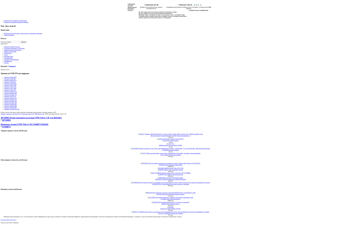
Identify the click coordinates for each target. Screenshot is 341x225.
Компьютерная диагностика (12, 50)
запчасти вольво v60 (10, 93)
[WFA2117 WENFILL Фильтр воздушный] (170, 212)
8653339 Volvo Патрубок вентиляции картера (170, 194)
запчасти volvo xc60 (10, 85)
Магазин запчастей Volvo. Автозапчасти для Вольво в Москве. (23, 33)
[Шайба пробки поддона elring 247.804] (170, 143)
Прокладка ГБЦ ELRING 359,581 (170, 208)
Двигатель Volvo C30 (27, 114)
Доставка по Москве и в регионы (14, 48)
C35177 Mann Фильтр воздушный (170, 155)
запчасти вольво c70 (10, 99)
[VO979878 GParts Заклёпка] (170, 148)
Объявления (8, 61)
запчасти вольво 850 (10, 104)
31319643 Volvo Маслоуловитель (170, 199)
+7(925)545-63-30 (151, 5)
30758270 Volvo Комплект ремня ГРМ (170, 165)
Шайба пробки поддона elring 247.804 (170, 145)
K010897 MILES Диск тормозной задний (170, 170)
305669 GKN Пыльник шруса (170, 204)
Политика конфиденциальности (8, 219)
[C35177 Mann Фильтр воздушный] (170, 153)
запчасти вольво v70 (10, 95)
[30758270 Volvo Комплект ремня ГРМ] (170, 163)
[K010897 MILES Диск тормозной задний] (170, 168)
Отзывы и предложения (11, 59)
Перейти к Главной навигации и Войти (16, 22)
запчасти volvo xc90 (10, 88)
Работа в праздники (10, 51)
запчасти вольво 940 (10, 106)
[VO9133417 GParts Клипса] (170, 139)
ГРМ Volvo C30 (39, 114)
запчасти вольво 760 (10, 103)
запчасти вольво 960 (10, 107)
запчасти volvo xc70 (10, 87)
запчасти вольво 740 (10, 101)
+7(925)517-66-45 (185, 5)
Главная (3, 114)
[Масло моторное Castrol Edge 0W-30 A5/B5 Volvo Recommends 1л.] (170, 134)
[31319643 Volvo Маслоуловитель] (170, 197)
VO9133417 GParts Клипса (170, 140)
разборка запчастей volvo (11, 109)
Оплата (6, 63)
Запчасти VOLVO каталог (12, 47)
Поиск (3, 42)
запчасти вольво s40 (10, 77)
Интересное (7, 53)
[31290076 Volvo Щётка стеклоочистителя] (170, 173)
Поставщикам (8, 58)
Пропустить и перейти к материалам (15, 20)
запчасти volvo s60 (9, 79)
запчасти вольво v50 (10, 91)
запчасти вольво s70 (10, 80)
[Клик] (12, 66)
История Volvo (8, 56)
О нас (6, 55)
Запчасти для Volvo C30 (13, 114)
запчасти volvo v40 (10, 90)
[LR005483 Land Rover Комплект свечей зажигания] (170, 178)
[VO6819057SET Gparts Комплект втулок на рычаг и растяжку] (170, 182)
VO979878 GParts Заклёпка (170, 150)
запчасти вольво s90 (10, 83)
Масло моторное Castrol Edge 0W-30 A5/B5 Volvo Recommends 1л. (170, 135)
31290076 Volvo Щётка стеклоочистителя (170, 174)
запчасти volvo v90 (10, 96)
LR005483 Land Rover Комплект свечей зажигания (170, 179)
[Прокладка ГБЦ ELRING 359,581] (170, 207)
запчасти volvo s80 (9, 82)
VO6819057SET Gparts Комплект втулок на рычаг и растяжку (170, 184)
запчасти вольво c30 (10, 98)
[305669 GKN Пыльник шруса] (170, 202)
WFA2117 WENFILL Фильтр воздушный (170, 213)
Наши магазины (9, 35)
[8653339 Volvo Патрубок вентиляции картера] (170, 192)
